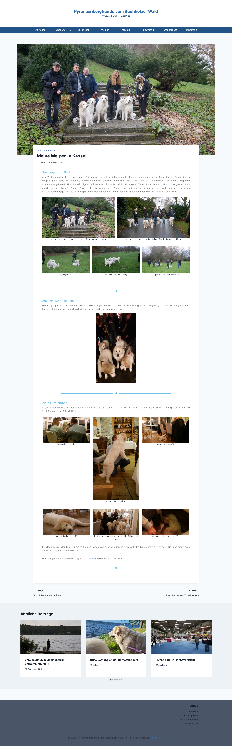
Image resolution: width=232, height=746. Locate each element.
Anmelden (193, 711)
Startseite (40, 30)
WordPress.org (191, 723)
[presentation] (50, 637)
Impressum (192, 30)
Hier (94, 558)
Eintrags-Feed (191, 715)
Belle (39, 151)
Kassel (161, 184)
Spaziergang (50, 151)
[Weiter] (207, 648)
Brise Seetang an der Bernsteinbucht (114, 660)
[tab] (110, 679)
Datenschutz (170, 30)
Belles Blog (83, 30)
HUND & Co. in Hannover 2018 (175, 660)
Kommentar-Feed (190, 719)
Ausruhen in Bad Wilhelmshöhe (182, 593)
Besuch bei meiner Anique (47, 593)
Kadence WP (157, 737)
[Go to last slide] (25, 648)
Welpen (105, 30)
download (148, 30)
